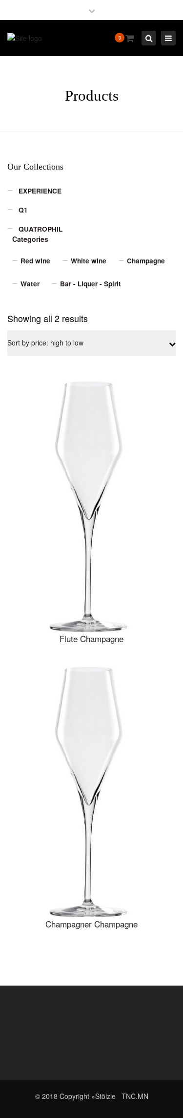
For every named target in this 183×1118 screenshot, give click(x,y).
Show (91, 507)
